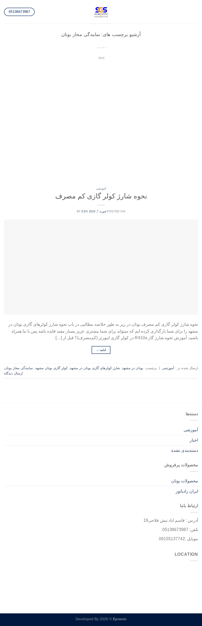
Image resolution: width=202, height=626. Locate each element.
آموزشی (101, 188)
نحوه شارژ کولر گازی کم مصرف (101, 196)
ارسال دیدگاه (13, 373)
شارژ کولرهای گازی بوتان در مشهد (95, 368)
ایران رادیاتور (187, 491)
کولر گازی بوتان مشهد (51, 368)
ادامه (101, 67)
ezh (85, 211)
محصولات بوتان (184, 481)
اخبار (194, 440)
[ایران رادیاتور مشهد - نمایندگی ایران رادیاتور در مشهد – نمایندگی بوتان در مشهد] (101, 12)
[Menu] (195, 11)
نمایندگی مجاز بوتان (18, 368)
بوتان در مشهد (132, 368)
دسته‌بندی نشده (184, 450)
